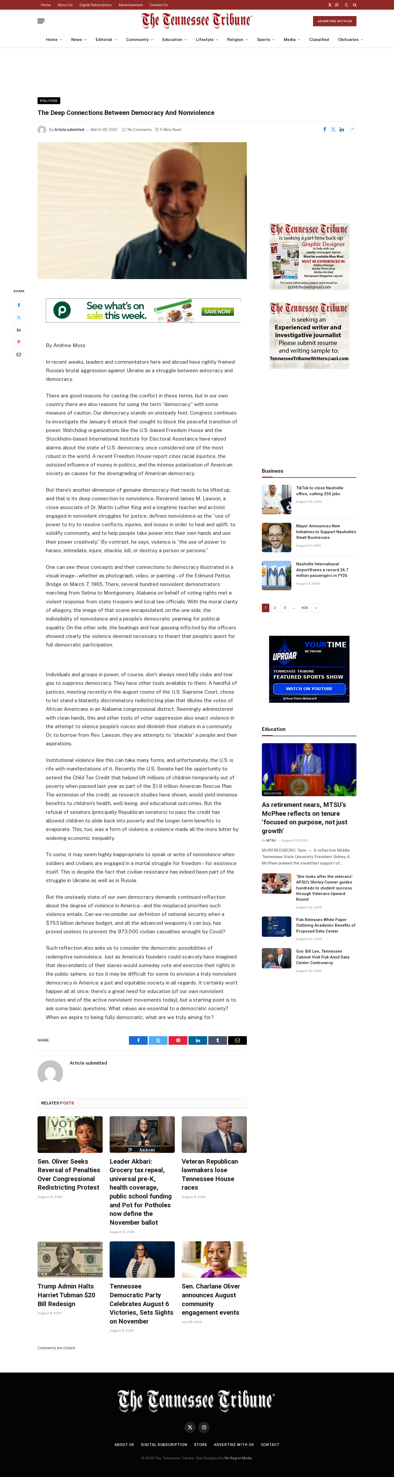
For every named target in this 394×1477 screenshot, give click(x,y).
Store (200, 1445)
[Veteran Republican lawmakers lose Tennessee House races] (214, 1134)
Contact (270, 1445)
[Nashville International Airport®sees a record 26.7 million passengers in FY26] (276, 575)
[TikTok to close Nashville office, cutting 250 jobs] (276, 499)
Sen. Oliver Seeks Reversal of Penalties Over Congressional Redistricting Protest (69, 1175)
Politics (49, 101)
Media (290, 39)
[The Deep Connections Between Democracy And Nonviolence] (142, 210)
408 (304, 608)
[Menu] (41, 21)
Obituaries (348, 39)
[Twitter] (18, 317)
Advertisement (130, 5)
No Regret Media (238, 1458)
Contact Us (159, 5)
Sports (263, 39)
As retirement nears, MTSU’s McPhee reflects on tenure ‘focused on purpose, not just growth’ (304, 818)
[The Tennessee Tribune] (197, 21)
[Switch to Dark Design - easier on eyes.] (347, 5)
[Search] (354, 5)
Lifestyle (205, 39)
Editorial (104, 39)
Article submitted (69, 129)
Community (137, 39)
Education (172, 39)
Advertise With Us (335, 21)
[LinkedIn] (18, 330)
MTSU (271, 840)
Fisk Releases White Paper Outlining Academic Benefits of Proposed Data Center (326, 925)
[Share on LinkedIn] (342, 129)
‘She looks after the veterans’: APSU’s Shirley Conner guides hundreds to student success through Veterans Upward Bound (324, 888)
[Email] (18, 354)
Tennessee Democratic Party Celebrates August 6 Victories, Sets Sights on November (141, 1304)
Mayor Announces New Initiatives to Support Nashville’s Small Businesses (326, 532)
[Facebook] (18, 305)
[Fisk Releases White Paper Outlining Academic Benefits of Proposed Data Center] (276, 926)
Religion (235, 39)
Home (46, 5)
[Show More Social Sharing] (352, 129)
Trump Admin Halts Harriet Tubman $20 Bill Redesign (66, 1295)
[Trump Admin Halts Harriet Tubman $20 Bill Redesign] (70, 1259)
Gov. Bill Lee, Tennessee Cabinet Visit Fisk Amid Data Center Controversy (323, 957)
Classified (319, 39)
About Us (65, 5)
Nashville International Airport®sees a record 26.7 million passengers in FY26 (322, 570)
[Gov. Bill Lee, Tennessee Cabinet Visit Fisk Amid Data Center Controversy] (276, 958)
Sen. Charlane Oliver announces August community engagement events (211, 1299)
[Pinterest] (18, 342)
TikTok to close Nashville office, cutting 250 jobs (319, 491)
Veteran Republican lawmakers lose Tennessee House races (210, 1175)
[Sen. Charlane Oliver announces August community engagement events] (214, 1259)
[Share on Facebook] (325, 129)
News (76, 39)
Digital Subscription (95, 5)
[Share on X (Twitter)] (333, 129)
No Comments (139, 129)
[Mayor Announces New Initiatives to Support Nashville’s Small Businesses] (276, 537)
